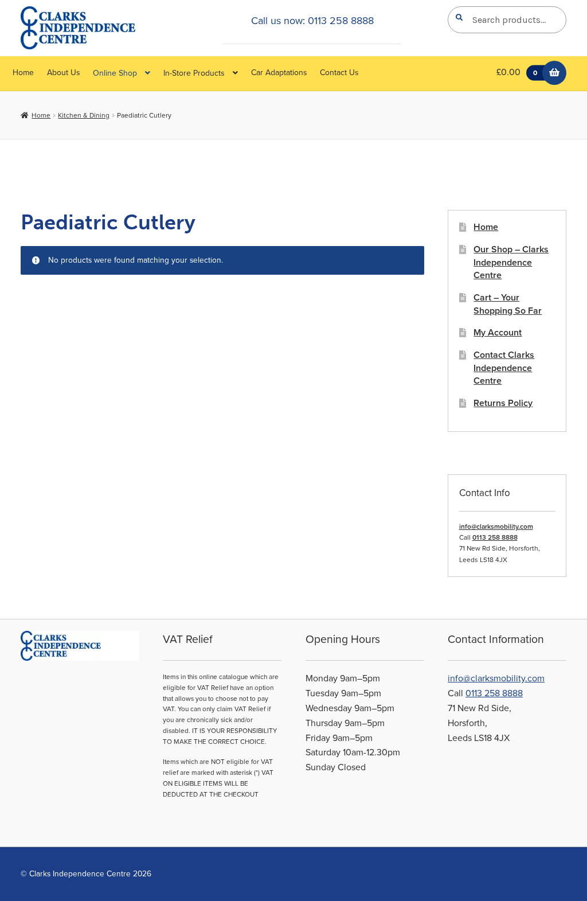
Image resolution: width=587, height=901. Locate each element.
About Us (63, 72)
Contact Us (339, 72)
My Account (497, 332)
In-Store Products (194, 73)
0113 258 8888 (495, 537)
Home (23, 72)
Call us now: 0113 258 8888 (312, 20)
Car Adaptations (279, 72)
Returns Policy (503, 403)
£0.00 (516, 72)
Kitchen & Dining (83, 115)
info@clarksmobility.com (496, 526)
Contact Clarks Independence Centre (503, 368)
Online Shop (115, 73)
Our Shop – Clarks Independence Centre (511, 262)
